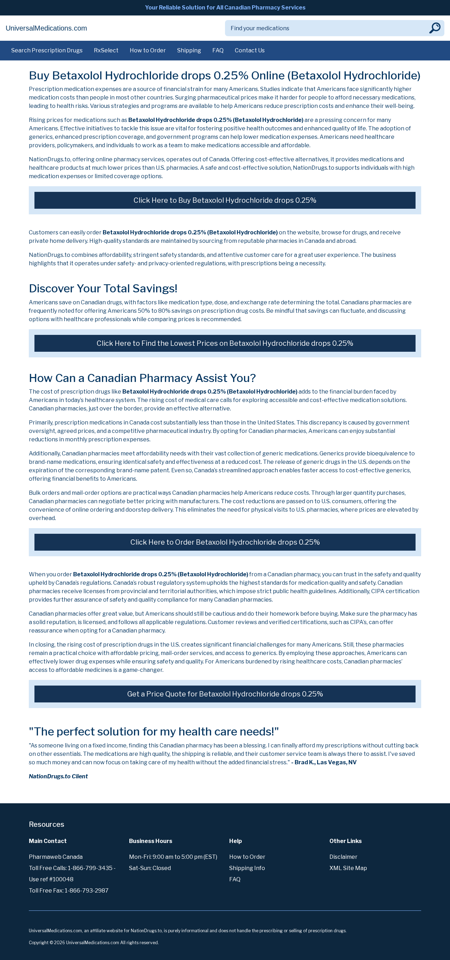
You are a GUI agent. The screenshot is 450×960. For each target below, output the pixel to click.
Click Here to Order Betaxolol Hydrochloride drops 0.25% (225, 542)
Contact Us (250, 50)
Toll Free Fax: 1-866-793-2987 (69, 890)
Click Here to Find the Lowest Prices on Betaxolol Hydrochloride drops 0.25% (225, 343)
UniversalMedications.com (46, 28)
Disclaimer (343, 857)
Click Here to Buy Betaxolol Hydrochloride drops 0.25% (225, 200)
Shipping (189, 50)
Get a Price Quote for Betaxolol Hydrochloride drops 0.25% (225, 694)
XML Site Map (348, 868)
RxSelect (106, 50)
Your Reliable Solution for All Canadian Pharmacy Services (225, 7)
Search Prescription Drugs (47, 50)
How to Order (148, 50)
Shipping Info (247, 868)
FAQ (218, 50)
